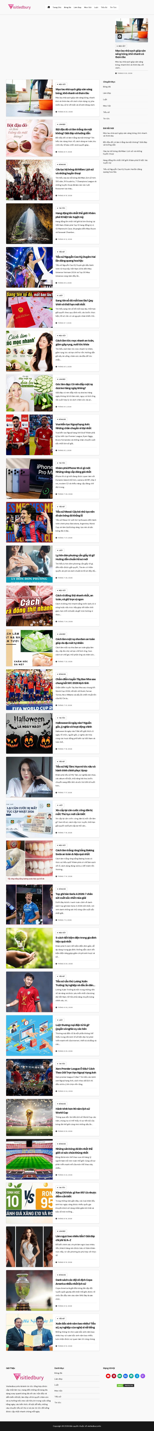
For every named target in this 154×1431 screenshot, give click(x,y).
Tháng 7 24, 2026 (65, 621)
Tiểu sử (104, 7)
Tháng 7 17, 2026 (65, 793)
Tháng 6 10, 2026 (65, 1346)
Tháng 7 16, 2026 (65, 833)
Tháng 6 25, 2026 (65, 1051)
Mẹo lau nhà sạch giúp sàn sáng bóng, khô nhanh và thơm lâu (130, 54)
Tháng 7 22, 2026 (65, 662)
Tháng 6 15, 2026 (65, 1262)
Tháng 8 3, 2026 (64, 407)
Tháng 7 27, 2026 (65, 538)
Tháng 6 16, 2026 (65, 1219)
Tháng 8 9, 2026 (65, 283)
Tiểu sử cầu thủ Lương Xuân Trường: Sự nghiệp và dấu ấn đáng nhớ (75, 985)
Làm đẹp (77, 7)
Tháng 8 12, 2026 (65, 239)
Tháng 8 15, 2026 (65, 196)
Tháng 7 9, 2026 (65, 920)
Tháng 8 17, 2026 (65, 152)
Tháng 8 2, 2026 (64, 450)
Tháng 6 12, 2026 (65, 1306)
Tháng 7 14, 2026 (65, 876)
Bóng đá (67, 7)
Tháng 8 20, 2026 (125, 73)
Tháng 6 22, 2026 (65, 1175)
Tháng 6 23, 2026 (65, 1131)
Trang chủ (57, 7)
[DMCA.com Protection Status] (125, 1385)
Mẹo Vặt (88, 7)
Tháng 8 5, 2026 (65, 367)
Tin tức (113, 7)
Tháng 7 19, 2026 (65, 749)
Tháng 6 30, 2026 (65, 964)
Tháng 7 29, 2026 (65, 494)
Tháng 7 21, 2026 (65, 705)
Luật (96, 7)
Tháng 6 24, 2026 (65, 1091)
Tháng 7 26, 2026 (65, 578)
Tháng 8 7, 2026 (64, 323)
